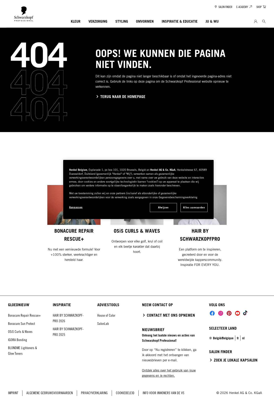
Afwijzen (163, 207)
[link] (238, 338)
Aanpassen (76, 207)
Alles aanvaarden (194, 207)
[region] (138, 189)
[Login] (256, 21)
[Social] (212, 313)
